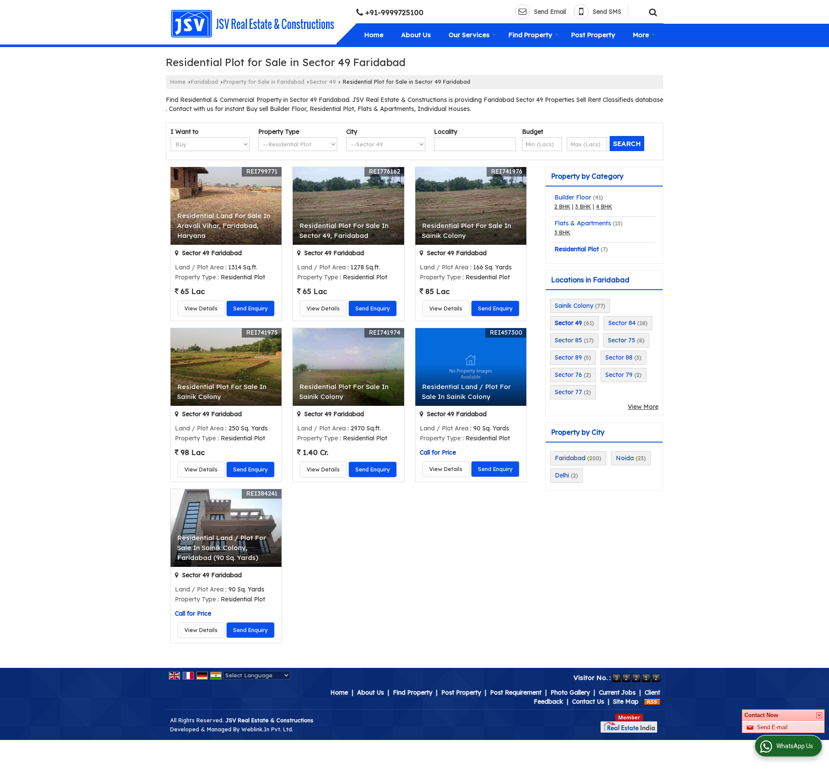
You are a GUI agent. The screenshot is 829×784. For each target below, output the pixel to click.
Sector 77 (568, 392)
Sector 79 (619, 375)
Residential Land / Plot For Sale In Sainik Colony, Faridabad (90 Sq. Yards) (221, 548)
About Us (416, 35)
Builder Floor (572, 197)
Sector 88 (619, 357)
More (641, 35)
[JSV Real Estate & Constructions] (252, 23)
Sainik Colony (574, 306)
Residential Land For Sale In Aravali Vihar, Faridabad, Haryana (223, 226)
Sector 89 (568, 357)
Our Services (469, 35)
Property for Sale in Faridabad (263, 81)
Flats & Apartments (582, 223)
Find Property (530, 35)
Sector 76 (568, 375)
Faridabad (204, 81)
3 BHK (583, 206)
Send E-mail (772, 739)
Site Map (626, 701)
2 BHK (562, 206)
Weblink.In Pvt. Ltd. (267, 729)
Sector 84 (622, 323)
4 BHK (604, 206)
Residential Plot (576, 249)
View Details (201, 308)
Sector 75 (621, 340)
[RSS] (652, 701)
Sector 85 (568, 340)
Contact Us (588, 701)
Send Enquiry (250, 308)
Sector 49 (323, 81)
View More (643, 407)
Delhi (562, 475)
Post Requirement (515, 692)
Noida (625, 458)
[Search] (651, 11)
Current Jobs (617, 692)
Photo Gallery (570, 692)
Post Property (593, 35)
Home (373, 35)
